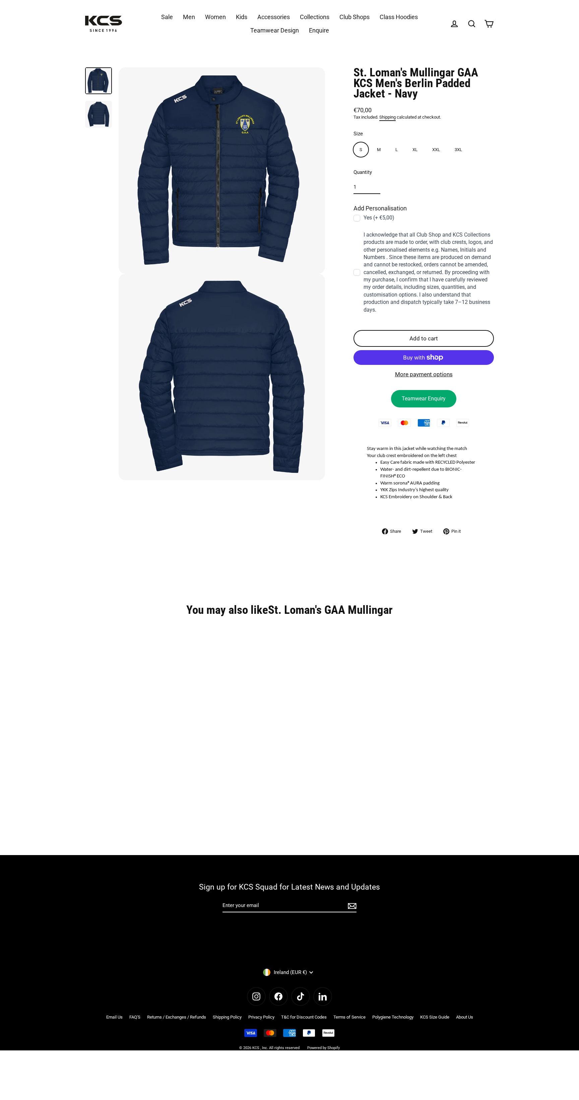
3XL (458, 149)
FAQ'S (134, 1017)
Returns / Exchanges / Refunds (176, 1017)
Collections (314, 16)
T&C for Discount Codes (304, 1017)
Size (358, 134)
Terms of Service (349, 1017)
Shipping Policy (227, 1017)
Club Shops (354, 16)
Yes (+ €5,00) (379, 217)
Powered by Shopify (323, 1048)
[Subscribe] (351, 905)
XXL (436, 149)
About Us (464, 1017)
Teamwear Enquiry (424, 398)
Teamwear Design (274, 30)
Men (189, 16)
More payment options (424, 374)
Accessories (273, 16)
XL (414, 149)
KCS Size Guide (434, 1017)
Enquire (319, 30)
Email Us (114, 1017)
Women (215, 16)
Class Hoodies (399, 16)
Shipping (387, 117)
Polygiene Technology (392, 1017)
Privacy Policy (261, 1017)
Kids (241, 16)
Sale (167, 16)
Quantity (362, 172)
